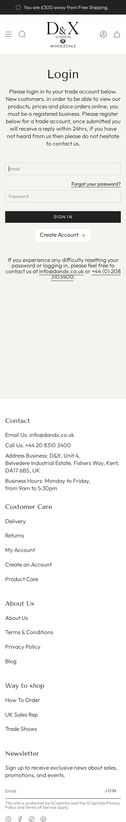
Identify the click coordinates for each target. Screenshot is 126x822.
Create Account (60, 234)
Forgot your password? (96, 184)
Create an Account (28, 564)
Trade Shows (21, 728)
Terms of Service (41, 807)
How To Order (22, 700)
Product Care (21, 579)
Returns (14, 535)
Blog (10, 661)
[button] (22, 34)
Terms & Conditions (29, 632)
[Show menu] (8, 34)
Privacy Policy (22, 646)
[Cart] (117, 34)
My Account (20, 550)
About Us (16, 618)
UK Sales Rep (21, 714)
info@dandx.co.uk (61, 271)
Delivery (15, 521)
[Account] (103, 34)
